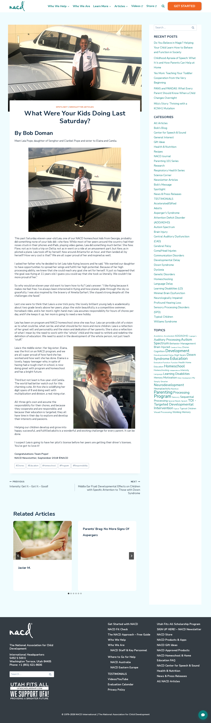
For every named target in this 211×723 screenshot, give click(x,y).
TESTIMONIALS (163, 199)
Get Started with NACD (123, 624)
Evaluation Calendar (120, 684)
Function (174, 363)
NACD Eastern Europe (124, 667)
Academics (158, 336)
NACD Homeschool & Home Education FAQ (174, 658)
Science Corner (162, 175)
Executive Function (162, 362)
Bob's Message (163, 184)
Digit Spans (180, 355)
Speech (184, 401)
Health (181, 362)
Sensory (175, 397)
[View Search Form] (163, 6)
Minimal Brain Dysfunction (169, 293)
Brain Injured (162, 347)
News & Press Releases (167, 194)
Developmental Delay (167, 260)
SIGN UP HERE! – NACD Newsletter (179, 629)
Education (33, 465)
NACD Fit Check (118, 629)
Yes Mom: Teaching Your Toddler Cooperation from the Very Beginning (173, 77)
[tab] (68, 593)
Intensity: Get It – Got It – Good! (29, 484)
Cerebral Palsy (162, 246)
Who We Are (81, 6)
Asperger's (192, 336)
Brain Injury (161, 232)
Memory (158, 377)
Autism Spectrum (164, 227)
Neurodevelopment (169, 385)
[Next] (131, 556)
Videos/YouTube (118, 679)
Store (150, 6)
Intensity (185, 370)
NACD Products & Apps (171, 640)
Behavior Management (182, 343)
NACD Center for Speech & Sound (178, 665)
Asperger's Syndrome (166, 213)
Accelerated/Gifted (165, 203)
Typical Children (163, 317)
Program (64, 465)
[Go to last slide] (18, 556)
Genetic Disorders (164, 274)
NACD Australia (120, 662)
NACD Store (164, 634)
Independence (175, 370)
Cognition (159, 351)
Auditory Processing (167, 340)
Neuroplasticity (162, 388)
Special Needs (174, 401)
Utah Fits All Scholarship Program (178, 624)
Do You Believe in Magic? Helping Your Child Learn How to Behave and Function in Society (173, 47)
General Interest (164, 137)
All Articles (161, 123)
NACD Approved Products (173, 650)
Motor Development (184, 378)
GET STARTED (184, 6)
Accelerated (169, 336)
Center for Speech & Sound (170, 132)
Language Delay (163, 284)
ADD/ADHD (181, 335)
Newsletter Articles (81, 107)
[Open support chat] (203, 715)
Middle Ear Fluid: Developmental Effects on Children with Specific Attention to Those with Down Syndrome (109, 487)
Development (177, 350)
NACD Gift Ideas (167, 645)
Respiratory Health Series (169, 170)
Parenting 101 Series (166, 161)
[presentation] (42, 540)
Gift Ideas (159, 142)
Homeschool (49, 465)
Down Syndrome (164, 265)
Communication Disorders (169, 255)
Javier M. (24, 568)
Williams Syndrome (165, 321)
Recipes (158, 151)
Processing (181, 392)
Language (158, 374)
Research (159, 165)
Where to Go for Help (121, 657)
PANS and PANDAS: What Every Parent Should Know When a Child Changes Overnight (174, 93)
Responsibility (80, 465)
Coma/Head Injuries (165, 251)
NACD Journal (162, 156)
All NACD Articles (168, 681)
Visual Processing (163, 412)
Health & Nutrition (165, 147)
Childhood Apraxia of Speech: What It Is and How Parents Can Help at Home (175, 62)
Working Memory (181, 412)
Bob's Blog (160, 128)
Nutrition (175, 388)
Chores (20, 465)
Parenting (163, 392)
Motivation (170, 377)
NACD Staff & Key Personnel (128, 650)
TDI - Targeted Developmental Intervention (175, 404)
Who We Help (117, 640)
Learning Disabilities (176, 374)
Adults (158, 208)
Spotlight (62, 107)
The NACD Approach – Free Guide (129, 634)
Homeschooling (163, 279)
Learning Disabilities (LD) (168, 288)
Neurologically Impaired (168, 298)
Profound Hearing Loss (167, 303)
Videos (135, 6)
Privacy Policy (116, 690)
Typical (176, 408)
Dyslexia (159, 270)
